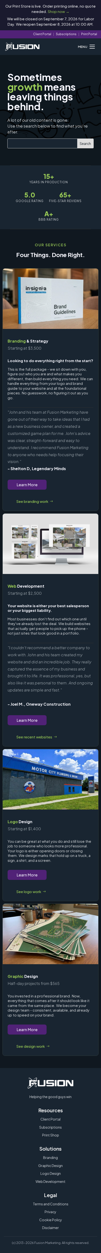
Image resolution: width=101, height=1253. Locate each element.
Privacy (50, 1212)
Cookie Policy (50, 1220)
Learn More (27, 484)
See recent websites (34, 737)
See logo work (28, 891)
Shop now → (58, 11)
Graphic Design (50, 1165)
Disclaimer (50, 1227)
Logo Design (50, 1173)
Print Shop (50, 1135)
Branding (50, 1157)
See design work (30, 1046)
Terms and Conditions (50, 1204)
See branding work (32, 501)
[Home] (22, 46)
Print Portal (89, 34)
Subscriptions (66, 34)
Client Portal (42, 34)
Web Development (50, 1181)
